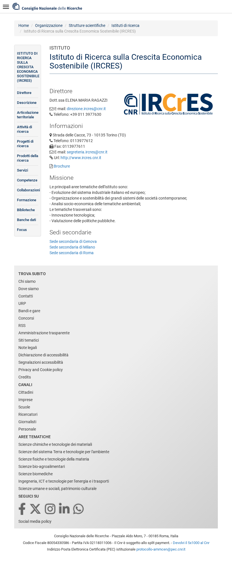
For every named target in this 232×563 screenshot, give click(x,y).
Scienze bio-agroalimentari (41, 466)
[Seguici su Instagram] (50, 509)
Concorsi (26, 318)
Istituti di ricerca (125, 25)
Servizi (22, 170)
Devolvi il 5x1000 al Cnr (191, 543)
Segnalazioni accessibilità (40, 362)
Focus (22, 230)
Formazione (26, 200)
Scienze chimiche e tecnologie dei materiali (55, 444)
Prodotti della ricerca (27, 158)
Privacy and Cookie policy (40, 369)
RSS (21, 325)
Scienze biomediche (35, 474)
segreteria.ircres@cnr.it (87, 152)
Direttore (24, 93)
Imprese (25, 399)
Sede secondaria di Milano (72, 247)
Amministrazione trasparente (44, 333)
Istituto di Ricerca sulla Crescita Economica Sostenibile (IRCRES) (27, 67)
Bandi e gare (29, 311)
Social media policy (34, 521)
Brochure (62, 166)
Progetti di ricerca (25, 143)
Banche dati (26, 220)
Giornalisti (27, 421)
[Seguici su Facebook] (22, 509)
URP (22, 303)
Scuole (24, 407)
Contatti (25, 296)
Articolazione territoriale (27, 114)
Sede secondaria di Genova (73, 241)
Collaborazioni (27, 190)
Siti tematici (28, 340)
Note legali (27, 347)
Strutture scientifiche (87, 25)
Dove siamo (28, 288)
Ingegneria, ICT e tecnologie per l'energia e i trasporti (63, 481)
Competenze (27, 180)
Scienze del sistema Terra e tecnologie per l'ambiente (63, 451)
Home (23, 25)
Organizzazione (49, 25)
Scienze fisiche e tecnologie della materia (53, 459)
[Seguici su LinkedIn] (64, 509)
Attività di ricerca (24, 129)
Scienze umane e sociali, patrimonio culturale (57, 488)
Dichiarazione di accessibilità (43, 355)
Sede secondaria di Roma (72, 253)
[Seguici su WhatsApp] (79, 509)
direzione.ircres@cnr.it (86, 108)
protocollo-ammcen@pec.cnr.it (160, 549)
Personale (27, 429)
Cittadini (25, 392)
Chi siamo (27, 281)
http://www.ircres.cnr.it (81, 157)
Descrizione (26, 102)
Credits (24, 377)
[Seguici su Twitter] (35, 509)
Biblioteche (26, 210)
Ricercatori (27, 414)
